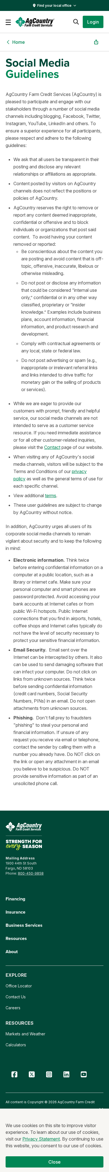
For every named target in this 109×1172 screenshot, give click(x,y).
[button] (93, 22)
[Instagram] (49, 1074)
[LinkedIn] (66, 1074)
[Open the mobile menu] (8, 22)
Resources (16, 938)
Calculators (16, 1044)
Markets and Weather (25, 1033)
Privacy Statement (41, 1139)
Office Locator (19, 985)
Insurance (15, 912)
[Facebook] (14, 1074)
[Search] (76, 21)
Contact (52, 447)
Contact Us (16, 996)
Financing (15, 899)
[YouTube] (83, 1074)
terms (50, 495)
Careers (13, 1007)
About (12, 951)
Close (54, 1162)
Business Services (24, 925)
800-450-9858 (31, 873)
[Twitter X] (31, 1074)
